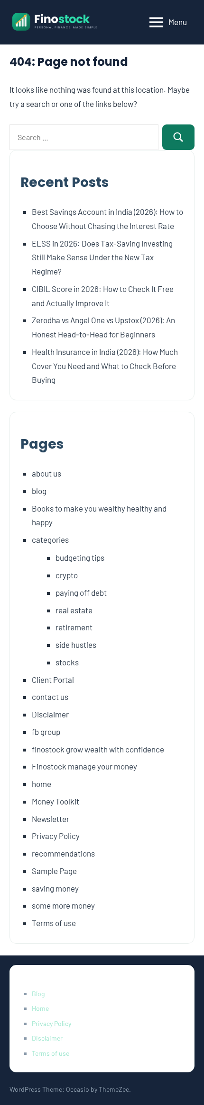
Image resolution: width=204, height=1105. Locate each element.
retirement (74, 627)
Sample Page (54, 870)
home (41, 783)
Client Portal (53, 679)
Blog (38, 994)
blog (39, 490)
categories (50, 539)
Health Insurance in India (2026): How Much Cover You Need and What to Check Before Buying (105, 366)
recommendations (63, 853)
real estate (74, 610)
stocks (67, 662)
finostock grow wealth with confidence (98, 749)
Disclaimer (50, 714)
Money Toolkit (55, 801)
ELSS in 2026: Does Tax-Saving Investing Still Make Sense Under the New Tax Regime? (102, 257)
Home (40, 1008)
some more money (63, 905)
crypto (67, 575)
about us (46, 473)
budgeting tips (80, 557)
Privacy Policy (56, 835)
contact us (50, 696)
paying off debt (81, 592)
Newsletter (50, 818)
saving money (55, 888)
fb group (46, 731)
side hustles (76, 644)
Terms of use (54, 923)
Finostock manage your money (84, 766)
